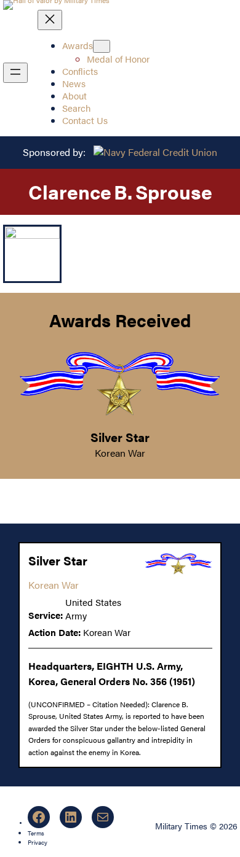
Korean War (120, 453)
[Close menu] (50, 20)
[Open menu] (15, 73)
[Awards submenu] (101, 46)
